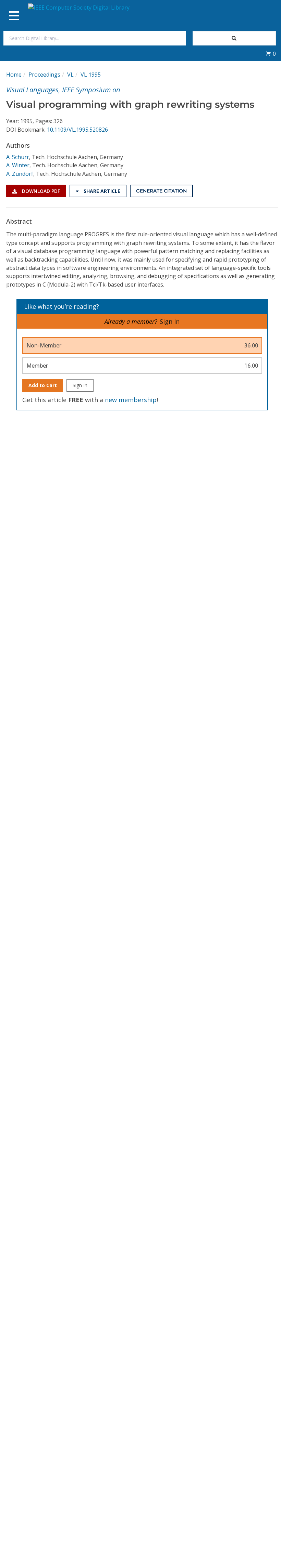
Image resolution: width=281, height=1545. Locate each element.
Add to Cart (42, 385)
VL (70, 74)
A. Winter (17, 165)
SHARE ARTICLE (101, 191)
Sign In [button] (170, 321)
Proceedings (44, 74)
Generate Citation (161, 191)
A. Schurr (17, 157)
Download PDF (40, 191)
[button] (271, 54)
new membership (131, 400)
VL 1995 (91, 74)
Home (14, 74)
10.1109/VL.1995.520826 (77, 129)
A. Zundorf (19, 173)
